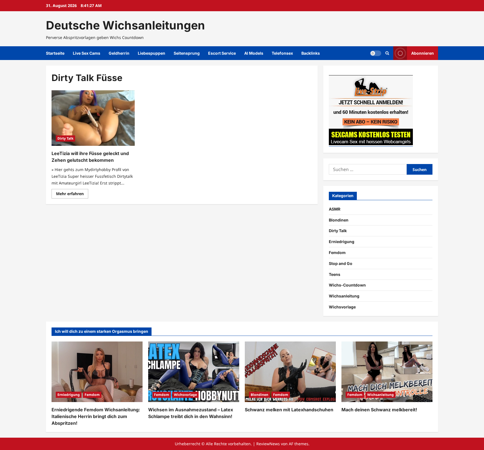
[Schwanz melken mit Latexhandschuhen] (290, 371)
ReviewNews (268, 443)
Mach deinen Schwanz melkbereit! (379, 409)
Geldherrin (119, 53)
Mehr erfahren (72, 195)
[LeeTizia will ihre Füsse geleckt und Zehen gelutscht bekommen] (93, 118)
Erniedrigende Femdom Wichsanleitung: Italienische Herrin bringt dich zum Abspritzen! (96, 416)
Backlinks (310, 53)
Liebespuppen (151, 53)
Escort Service (222, 53)
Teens (334, 274)
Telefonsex (282, 53)
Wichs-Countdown (347, 285)
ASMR (334, 209)
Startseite (55, 53)
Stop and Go (340, 263)
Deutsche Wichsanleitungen (125, 25)
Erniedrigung (341, 241)
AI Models (253, 53)
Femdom (337, 252)
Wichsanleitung (344, 296)
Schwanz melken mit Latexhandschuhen (289, 409)
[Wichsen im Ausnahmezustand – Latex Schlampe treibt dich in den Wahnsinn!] (193, 371)
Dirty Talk (65, 138)
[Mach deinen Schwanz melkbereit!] (386, 371)
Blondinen (338, 220)
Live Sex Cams (86, 53)
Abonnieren (422, 53)
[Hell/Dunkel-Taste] (375, 53)
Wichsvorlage (342, 306)
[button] (387, 53)
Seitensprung (187, 53)
